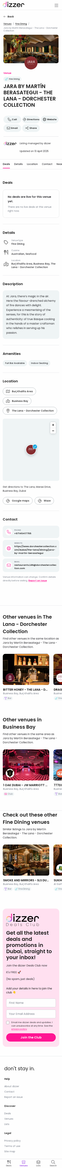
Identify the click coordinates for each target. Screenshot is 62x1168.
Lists (6, 1124)
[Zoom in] (53, 425)
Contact (47, 164)
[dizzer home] (13, 5)
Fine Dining (21, 23)
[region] (31, 450)
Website (51, 119)
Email (14, 128)
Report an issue (37, 580)
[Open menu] (56, 5)
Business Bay (20, 401)
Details (18, 164)
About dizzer (11, 1086)
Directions (33, 119)
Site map (9, 1151)
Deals (6, 164)
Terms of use (12, 1146)
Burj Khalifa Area (22, 391)
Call (14, 119)
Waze (47, 500)
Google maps (20, 500)
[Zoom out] (53, 431)
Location (32, 164)
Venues (7, 23)
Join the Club (31, 1037)
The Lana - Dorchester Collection (33, 410)
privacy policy (19, 1029)
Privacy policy (12, 1140)
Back (11, 16)
